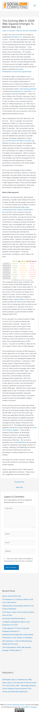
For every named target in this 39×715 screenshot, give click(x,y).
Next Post (19, 487)
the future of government (22, 71)
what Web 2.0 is (16, 37)
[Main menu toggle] (34, 5)
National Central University (17, 688)
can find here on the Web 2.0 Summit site (19, 141)
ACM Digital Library (9, 679)
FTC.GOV (6, 685)
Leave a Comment (8, 31)
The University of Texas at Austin (24, 682)
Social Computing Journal (16, 704)
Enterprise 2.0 (18, 91)
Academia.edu (22, 679)
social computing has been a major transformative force (17, 209)
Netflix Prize (22, 442)
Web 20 (19, 31)
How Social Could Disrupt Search (13, 618)
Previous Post (19, 482)
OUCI (13, 685)
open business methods (28, 89)
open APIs (27, 91)
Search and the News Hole (11, 596)
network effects (19, 299)
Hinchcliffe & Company (29, 707)
